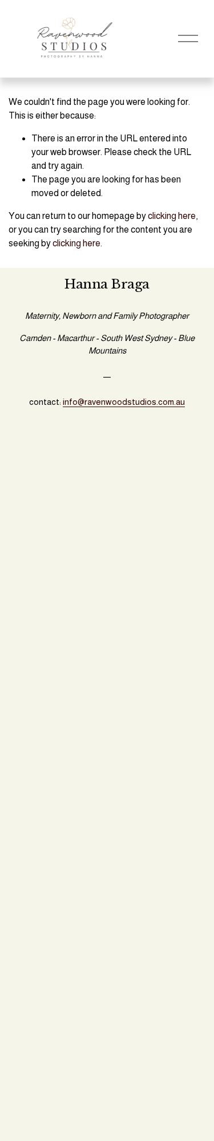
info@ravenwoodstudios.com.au (124, 402)
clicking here (172, 216)
